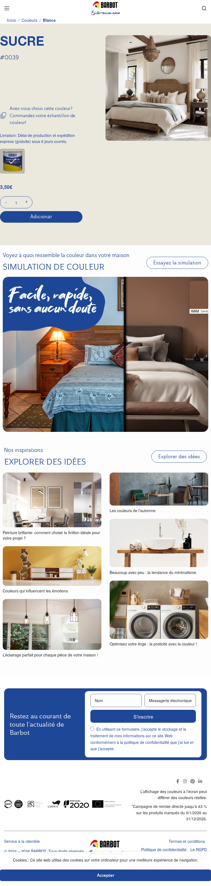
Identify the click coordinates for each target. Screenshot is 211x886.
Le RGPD (198, 849)
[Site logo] (105, 7)
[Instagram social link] (184, 781)
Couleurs (29, 20)
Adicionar (41, 217)
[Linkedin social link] (200, 781)
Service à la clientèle (22, 841)
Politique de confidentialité (164, 849)
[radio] (12, 161)
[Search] (204, 8)
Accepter (105, 875)
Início (11, 20)
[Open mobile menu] (6, 8)
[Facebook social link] (178, 781)
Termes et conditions (187, 841)
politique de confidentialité (146, 742)
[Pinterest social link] (192, 781)
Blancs (49, 20)
